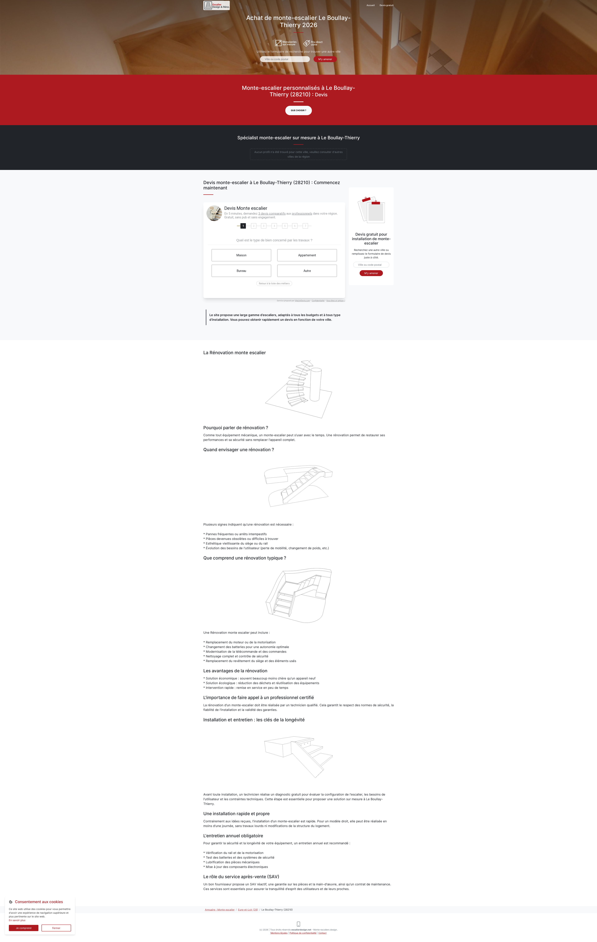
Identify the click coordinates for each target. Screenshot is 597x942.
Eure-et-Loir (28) (248, 909)
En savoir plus (17, 920)
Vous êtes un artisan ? (335, 300)
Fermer (56, 928)
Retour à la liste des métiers (274, 283)
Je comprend (23, 928)
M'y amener (325, 59)
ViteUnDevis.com (302, 300)
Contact (322, 933)
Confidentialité (318, 300)
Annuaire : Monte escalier (220, 909)
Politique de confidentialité (302, 933)
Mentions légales (279, 933)
